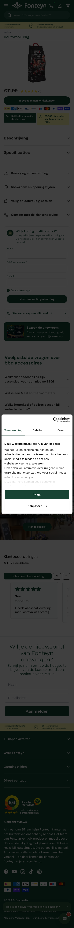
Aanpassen (35, 505)
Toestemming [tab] (13, 430)
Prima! (37, 494)
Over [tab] (60, 430)
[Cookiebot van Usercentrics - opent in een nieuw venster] (53, 419)
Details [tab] (37, 430)
